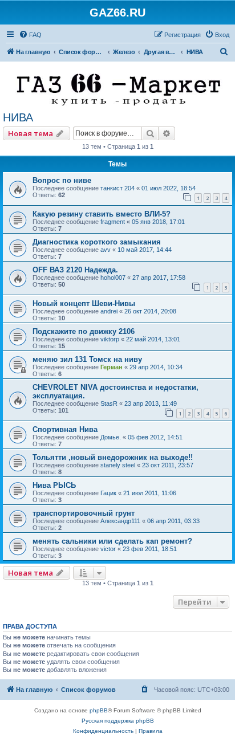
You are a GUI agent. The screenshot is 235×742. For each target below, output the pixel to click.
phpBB (99, 710)
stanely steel (117, 465)
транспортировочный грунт (84, 513)
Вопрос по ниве (62, 180)
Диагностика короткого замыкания (97, 242)
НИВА (18, 117)
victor (108, 548)
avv (105, 249)
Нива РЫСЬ (54, 485)
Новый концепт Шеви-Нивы (84, 303)
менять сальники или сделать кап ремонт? (112, 541)
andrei (109, 311)
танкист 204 (117, 188)
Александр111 (120, 520)
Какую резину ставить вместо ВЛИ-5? (102, 214)
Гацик (108, 493)
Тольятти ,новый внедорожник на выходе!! (113, 457)
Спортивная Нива (65, 429)
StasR (109, 403)
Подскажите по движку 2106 (84, 331)
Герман (111, 367)
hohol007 (112, 277)
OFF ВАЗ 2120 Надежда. (75, 270)
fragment (112, 221)
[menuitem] (30, 35)
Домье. (110, 437)
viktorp (109, 339)
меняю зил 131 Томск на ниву (87, 359)
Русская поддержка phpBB (118, 720)
